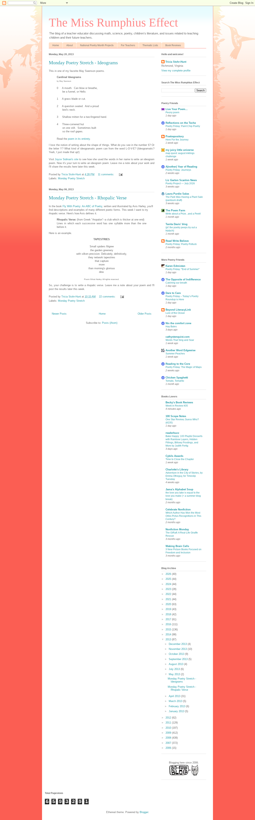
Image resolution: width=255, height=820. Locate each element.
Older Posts (144, 313)
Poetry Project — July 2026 (180, 183)
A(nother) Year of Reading (181, 166)
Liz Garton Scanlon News (181, 180)
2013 (169, 639)
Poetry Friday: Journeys (178, 170)
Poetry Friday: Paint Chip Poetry (183, 126)
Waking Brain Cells (177, 546)
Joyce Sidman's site (66, 159)
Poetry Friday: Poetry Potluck (181, 244)
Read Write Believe (177, 240)
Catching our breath (176, 282)
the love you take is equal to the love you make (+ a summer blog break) (183, 495)
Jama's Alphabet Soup (179, 489)
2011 (169, 722)
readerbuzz (172, 432)
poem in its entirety (79, 138)
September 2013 (178, 659)
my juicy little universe (180, 149)
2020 (169, 604)
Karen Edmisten (175, 265)
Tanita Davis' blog (176, 224)
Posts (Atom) (109, 322)
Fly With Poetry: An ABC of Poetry (82, 206)
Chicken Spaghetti (177, 377)
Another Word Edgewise (180, 350)
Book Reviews (173, 45)
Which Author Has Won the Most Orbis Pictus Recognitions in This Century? (183, 516)
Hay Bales (171, 326)
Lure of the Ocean (175, 313)
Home (55, 45)
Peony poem (172, 112)
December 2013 (178, 644)
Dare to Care (173, 293)
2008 (169, 737)
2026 (169, 573)
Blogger (144, 812)
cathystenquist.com (178, 336)
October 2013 (177, 653)
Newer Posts (59, 313)
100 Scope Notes (176, 416)
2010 (169, 727)
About (69, 45)
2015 (169, 629)
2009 (169, 732)
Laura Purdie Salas (177, 193)
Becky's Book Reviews (179, 402)
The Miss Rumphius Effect (113, 22)
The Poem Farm (175, 210)
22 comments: (107, 296)
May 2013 (175, 674)
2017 (169, 619)
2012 (169, 717)
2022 (169, 594)
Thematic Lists (150, 45)
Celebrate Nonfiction (178, 509)
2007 (169, 742)
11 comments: (106, 174)
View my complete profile (175, 70)
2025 (169, 578)
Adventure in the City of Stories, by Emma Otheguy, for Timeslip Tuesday (184, 476)
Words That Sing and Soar (180, 340)
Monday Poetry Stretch (71, 178)
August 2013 (176, 664)
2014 (169, 634)
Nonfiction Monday (177, 529)
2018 (169, 614)
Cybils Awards (174, 455)
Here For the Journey (177, 139)
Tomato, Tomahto (175, 380)
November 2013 (178, 648)
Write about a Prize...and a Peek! (183, 213)
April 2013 (175, 696)
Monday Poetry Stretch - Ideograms (83, 62)
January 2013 (177, 711)
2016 (169, 624)
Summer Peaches (175, 353)
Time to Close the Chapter (180, 459)
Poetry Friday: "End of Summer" (182, 269)
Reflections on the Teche (181, 122)
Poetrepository (175, 136)
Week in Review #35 (177, 405)
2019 (169, 609)
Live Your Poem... (177, 109)
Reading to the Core (178, 363)
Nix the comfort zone (178, 323)
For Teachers (128, 45)
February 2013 (177, 706)
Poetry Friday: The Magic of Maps (184, 367)
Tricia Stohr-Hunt (175, 61)
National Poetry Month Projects (97, 45)
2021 (169, 599)
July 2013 (175, 669)
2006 (169, 747)
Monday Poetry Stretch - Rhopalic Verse (88, 197)
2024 (169, 584)
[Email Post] (120, 174)
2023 (169, 589)
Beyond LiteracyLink (178, 309)
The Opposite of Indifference (183, 279)
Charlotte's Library (177, 469)
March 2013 (176, 701)
